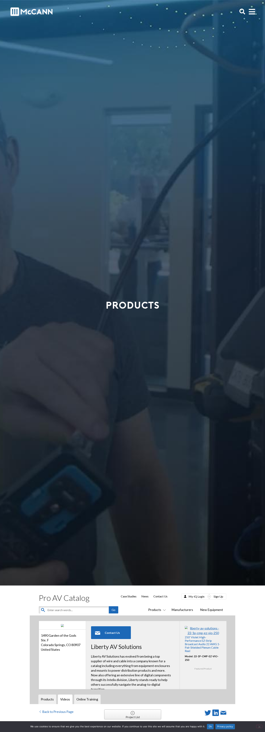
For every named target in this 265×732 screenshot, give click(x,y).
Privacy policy (225, 726)
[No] (259, 726)
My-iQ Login (196, 596)
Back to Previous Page (58, 712)
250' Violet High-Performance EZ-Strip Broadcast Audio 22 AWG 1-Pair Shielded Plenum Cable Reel (202, 644)
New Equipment (211, 610)
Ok (210, 726)
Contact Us (160, 596)
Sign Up (218, 596)
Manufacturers (182, 610)
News (145, 596)
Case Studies (128, 596)
